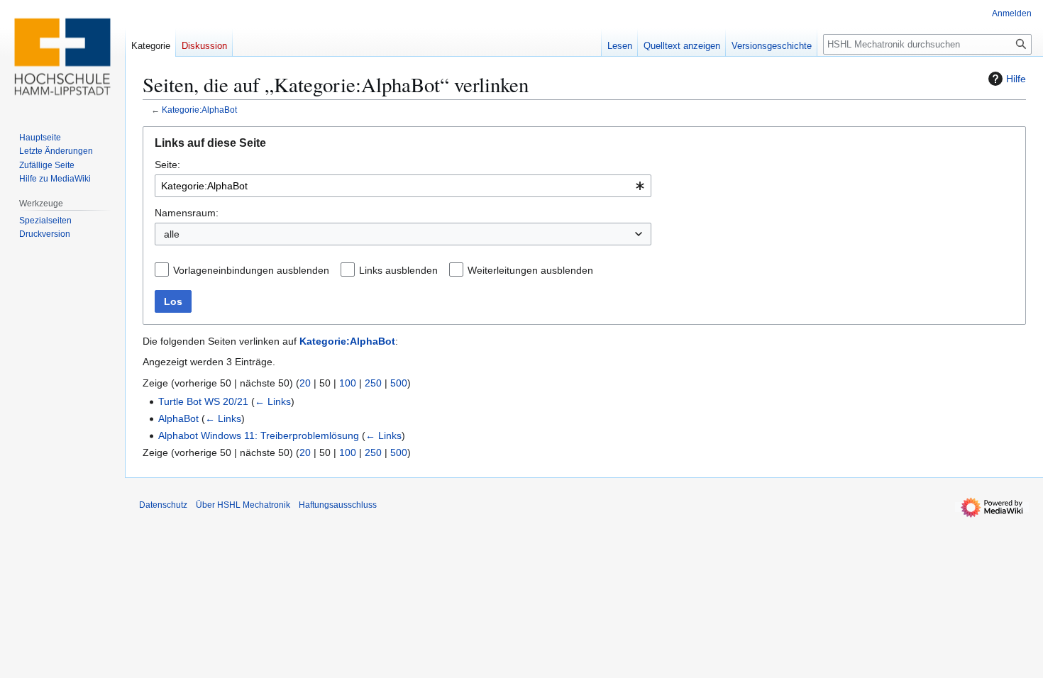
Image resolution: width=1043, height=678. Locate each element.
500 (398, 383)
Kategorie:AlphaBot (199, 109)
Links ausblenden (398, 270)
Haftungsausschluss (338, 505)
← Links (273, 401)
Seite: (167, 164)
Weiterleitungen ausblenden (530, 270)
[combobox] (403, 185)
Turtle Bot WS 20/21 (203, 401)
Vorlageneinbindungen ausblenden (251, 270)
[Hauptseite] (62, 56)
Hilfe (1016, 78)
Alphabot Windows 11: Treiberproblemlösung (258, 435)
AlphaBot (178, 418)
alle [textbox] (172, 234)
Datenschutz (163, 505)
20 (305, 383)
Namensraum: (187, 212)
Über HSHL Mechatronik (243, 505)
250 (373, 383)
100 (347, 383)
